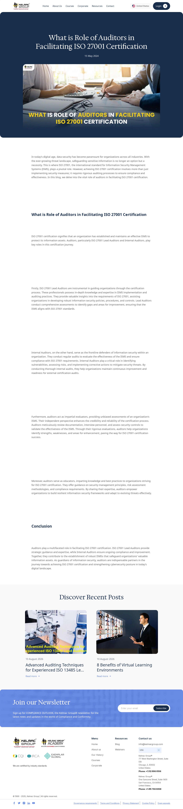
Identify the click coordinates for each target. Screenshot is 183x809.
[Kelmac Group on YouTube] (33, 803)
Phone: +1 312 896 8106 (150, 771)
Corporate (97, 765)
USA (141, 750)
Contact (110, 6)
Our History (97, 755)
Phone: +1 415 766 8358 (150, 789)
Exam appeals (164, 803)
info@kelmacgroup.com (151, 744)
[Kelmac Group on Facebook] (14, 803)
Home (46, 6)
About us (96, 749)
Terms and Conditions (109, 803)
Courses (96, 760)
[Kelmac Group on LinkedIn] (28, 803)
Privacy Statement (131, 803)
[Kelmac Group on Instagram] (24, 803)
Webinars (120, 749)
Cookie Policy (148, 803)
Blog (117, 744)
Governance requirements (85, 803)
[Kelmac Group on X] (19, 803)
